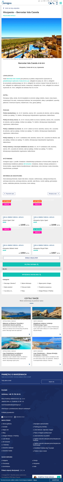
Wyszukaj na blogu (30, 274)
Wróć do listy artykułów (12, 8)
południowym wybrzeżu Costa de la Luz (16, 81)
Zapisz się (51, 381)
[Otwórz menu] (60, 3)
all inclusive (27, 164)
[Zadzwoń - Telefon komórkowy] (56, 3)
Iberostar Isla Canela (13, 78)
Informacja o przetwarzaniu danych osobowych (16, 408)
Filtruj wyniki (30, 264)
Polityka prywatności (8, 412)
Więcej (35, 480)
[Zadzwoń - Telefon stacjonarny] (53, 3)
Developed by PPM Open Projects (11, 477)
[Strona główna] (7, 3)
